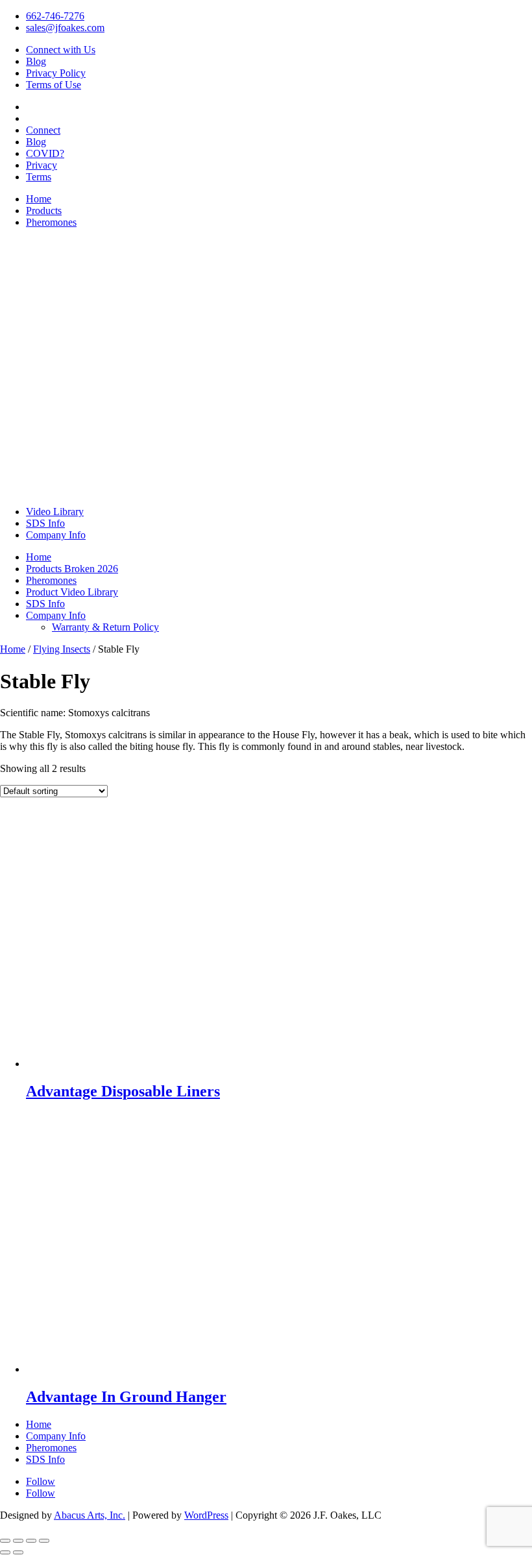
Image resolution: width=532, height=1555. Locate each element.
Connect (43, 130)
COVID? (45, 153)
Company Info (56, 534)
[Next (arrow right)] (18, 1552)
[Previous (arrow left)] (5, 1552)
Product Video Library (72, 591)
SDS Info (45, 523)
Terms (38, 176)
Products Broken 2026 (72, 568)
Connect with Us (60, 49)
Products (44, 210)
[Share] (31, 1541)
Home (38, 198)
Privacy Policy (56, 72)
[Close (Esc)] (44, 1541)
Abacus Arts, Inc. (89, 1515)
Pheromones (51, 222)
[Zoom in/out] (5, 1541)
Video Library (55, 511)
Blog (36, 61)
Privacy (41, 165)
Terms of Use (53, 84)
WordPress (206, 1515)
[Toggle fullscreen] (18, 1541)
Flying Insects (61, 649)
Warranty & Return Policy (105, 627)
